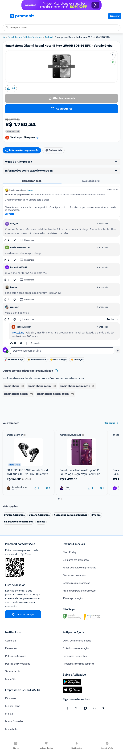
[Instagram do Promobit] (85, 708)
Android (49, 37)
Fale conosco (12, 648)
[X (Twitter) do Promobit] (76, 708)
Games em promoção (74, 575)
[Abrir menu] (6, 16)
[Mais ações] (113, 55)
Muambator (11, 728)
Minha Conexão (14, 721)
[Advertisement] (61, 408)
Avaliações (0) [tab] (91, 180)
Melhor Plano (12, 705)
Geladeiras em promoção (76, 582)
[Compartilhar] (113, 62)
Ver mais (9, 214)
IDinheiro (10, 698)
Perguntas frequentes (75, 655)
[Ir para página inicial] (5, 37)
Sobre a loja (55, 150)
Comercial (10, 640)
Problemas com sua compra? (78, 663)
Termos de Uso (13, 671)
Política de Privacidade (17, 663)
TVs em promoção (72, 598)
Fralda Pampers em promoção (79, 590)
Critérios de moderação (76, 648)
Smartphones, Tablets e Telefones (25, 37)
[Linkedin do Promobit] (94, 708)
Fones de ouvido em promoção (79, 567)
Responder (29, 240)
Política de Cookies (15, 655)
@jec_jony (18, 332)
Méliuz (9, 713)
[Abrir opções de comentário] (114, 224)
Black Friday (69, 552)
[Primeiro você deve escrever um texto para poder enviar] (117, 350)
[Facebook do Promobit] (67, 708)
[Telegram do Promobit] (103, 708)
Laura (30, 190)
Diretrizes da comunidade (77, 640)
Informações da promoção (23, 150)
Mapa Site (10, 678)
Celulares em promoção (76, 559)
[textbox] (62, 351)
